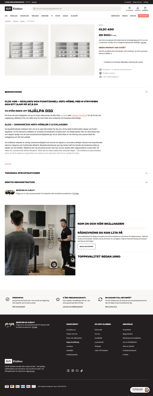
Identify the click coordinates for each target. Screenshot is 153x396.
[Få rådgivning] (147, 390)
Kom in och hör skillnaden (101, 227)
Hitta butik (98, 330)
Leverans (69, 346)
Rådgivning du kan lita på (100, 236)
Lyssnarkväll (99, 342)
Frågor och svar (71, 334)
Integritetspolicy (72, 354)
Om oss (97, 334)
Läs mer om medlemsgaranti (73, 306)
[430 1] (26, 50)
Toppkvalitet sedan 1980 (99, 245)
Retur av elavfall (128, 346)
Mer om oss (30, 371)
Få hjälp (75, 194)
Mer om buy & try (111, 306)
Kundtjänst (128, 2)
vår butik (63, 115)
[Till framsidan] (14, 8)
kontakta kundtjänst (79, 115)
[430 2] (72, 50)
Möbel (101, 25)
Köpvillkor (69, 350)
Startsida (8, 21)
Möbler (22, 21)
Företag (145, 2)
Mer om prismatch (18, 306)
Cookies (125, 354)
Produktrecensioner (129, 350)
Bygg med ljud (137, 2)
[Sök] (34, 8)
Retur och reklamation (74, 338)
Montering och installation (132, 338)
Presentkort (127, 330)
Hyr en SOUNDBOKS (130, 342)
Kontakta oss (71, 330)
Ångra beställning (72, 342)
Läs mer (34, 2)
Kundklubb (98, 338)
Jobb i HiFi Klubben (101, 350)
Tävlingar (98, 346)
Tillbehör (15, 21)
